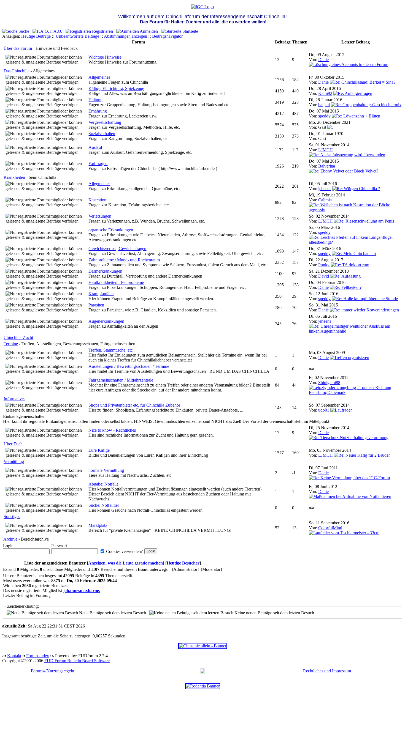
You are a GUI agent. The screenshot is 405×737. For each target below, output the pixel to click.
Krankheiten (14, 177)
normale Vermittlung (106, 470)
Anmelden (148, 31)
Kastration (97, 200)
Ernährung (97, 111)
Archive (10, 539)
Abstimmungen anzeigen (125, 36)
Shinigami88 (329, 382)
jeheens (324, 188)
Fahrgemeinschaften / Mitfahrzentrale (120, 380)
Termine (11, 343)
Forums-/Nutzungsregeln (52, 670)
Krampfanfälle (101, 293)
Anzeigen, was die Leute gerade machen (125, 563)
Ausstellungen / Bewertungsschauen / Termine (128, 366)
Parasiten (96, 305)
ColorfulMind (330, 527)
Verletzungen (99, 216)
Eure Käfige (99, 450)
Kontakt (14, 655)
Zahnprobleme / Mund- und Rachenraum (124, 259)
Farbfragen (97, 163)
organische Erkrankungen (110, 230)
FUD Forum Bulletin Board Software (77, 660)
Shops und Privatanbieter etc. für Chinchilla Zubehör (134, 405)
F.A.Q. (55, 31)
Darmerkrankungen (105, 271)
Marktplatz (97, 525)
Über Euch (13, 444)
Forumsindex (37, 655)
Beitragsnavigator (167, 36)
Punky (324, 264)
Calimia (325, 200)
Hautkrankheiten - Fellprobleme (116, 282)
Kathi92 (325, 93)
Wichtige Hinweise (104, 57)
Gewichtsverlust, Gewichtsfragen (117, 248)
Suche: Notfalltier (103, 505)
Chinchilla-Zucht (18, 337)
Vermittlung (14, 461)
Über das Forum (18, 48)
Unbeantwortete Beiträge (77, 36)
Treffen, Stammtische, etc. (111, 350)
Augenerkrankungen (106, 321)
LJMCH (325, 149)
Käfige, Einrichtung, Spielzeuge (116, 88)
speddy (324, 116)
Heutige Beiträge (36, 36)
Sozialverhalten (101, 133)
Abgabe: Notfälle (103, 484)
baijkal (324, 104)
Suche (23, 31)
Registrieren (102, 31)
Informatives (14, 398)
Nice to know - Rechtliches (112, 430)
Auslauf (95, 147)
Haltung (95, 99)
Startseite (189, 31)
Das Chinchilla (16, 71)
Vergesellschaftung (104, 122)
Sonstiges (12, 516)
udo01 (323, 410)
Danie (323, 59)
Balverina (326, 166)
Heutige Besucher (183, 563)
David (323, 276)
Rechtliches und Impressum (327, 670)
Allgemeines (99, 77)
